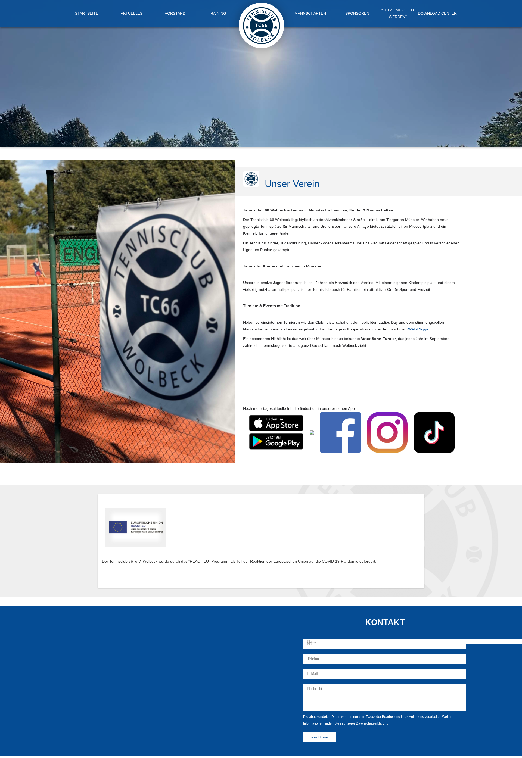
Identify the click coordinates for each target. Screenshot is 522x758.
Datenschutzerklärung (372, 723)
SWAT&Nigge (417, 329)
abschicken (319, 737)
